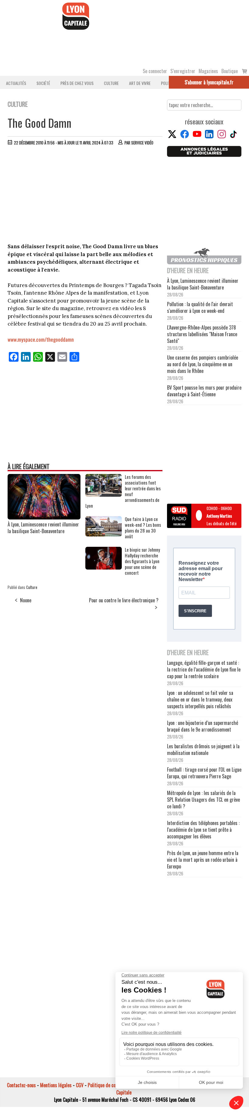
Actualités (16, 83)
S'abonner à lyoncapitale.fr (209, 82)
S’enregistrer (182, 71)
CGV (80, 1085)
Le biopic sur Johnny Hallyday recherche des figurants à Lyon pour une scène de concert (142, 561)
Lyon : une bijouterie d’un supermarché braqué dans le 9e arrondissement (202, 726)
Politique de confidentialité (113, 1085)
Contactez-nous (21, 1085)
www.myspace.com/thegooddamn (41, 339)
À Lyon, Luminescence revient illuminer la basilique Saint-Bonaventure (43, 527)
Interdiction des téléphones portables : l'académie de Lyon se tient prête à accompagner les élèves (203, 830)
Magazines (208, 71)
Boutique (229, 71)
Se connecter (155, 71)
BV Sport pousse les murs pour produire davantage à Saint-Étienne (204, 390)
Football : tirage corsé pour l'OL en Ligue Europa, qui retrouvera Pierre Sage (204, 773)
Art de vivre (140, 83)
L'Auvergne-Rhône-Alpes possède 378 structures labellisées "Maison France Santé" (202, 334)
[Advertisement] (85, 195)
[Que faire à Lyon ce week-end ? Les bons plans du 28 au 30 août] (103, 534)
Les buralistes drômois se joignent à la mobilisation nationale (203, 749)
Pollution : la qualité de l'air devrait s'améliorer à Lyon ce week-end (200, 307)
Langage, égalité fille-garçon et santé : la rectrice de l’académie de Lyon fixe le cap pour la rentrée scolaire (203, 669)
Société (43, 83)
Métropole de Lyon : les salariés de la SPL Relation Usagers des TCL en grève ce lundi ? (203, 800)
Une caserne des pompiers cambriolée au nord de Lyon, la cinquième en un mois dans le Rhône (202, 364)
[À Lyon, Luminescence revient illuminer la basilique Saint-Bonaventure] (44, 517)
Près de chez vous (77, 83)
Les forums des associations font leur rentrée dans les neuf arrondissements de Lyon (123, 491)
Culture (111, 83)
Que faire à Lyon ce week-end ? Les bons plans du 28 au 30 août (143, 527)
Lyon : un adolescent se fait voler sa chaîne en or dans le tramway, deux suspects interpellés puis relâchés (200, 699)
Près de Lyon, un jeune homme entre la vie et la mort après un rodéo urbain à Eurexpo (202, 860)
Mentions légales (56, 1085)
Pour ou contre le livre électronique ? (124, 600)
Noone (25, 600)
